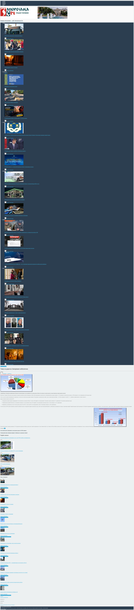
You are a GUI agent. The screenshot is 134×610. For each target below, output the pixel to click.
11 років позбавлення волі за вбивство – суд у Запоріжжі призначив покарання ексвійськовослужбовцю (25, 264)
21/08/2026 (5, 594)
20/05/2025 (11, 348)
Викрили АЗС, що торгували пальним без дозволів (14, 199)
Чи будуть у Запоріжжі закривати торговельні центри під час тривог (14, 572)
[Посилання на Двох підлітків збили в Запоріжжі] (14, 100)
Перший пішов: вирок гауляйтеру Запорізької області (15, 151)
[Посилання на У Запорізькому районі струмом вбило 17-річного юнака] (14, 116)
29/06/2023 (11, 154)
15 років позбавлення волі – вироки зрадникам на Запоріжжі (17, 329)
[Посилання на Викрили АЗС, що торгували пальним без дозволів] (14, 197)
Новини (5, 366)
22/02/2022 (12, 300)
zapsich (7, 38)
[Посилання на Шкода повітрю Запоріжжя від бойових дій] (2, 589)
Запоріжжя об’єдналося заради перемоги (13, 281)
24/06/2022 (7, 440)
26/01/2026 (11, 218)
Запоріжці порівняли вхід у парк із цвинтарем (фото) (15, 312)
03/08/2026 (11, 235)
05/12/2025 (11, 332)
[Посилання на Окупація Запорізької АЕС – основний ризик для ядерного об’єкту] (2, 560)
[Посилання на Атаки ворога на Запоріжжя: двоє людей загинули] (2, 541)
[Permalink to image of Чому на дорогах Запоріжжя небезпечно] (16, 391)
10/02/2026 (11, 202)
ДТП (4, 428)
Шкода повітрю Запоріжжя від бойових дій (9, 592)
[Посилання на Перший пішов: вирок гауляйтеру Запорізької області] (14, 148)
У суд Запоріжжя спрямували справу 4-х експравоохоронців (17, 345)
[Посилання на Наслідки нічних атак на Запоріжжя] (2, 531)
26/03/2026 (11, 186)
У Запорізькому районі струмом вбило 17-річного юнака (16, 118)
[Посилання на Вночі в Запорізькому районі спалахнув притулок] (14, 359)
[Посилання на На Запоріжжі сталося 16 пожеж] (14, 65)
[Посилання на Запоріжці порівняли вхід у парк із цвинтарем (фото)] (14, 310)
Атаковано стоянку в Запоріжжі (6, 514)
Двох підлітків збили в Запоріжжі (11, 102)
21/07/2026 (11, 267)
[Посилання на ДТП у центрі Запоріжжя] (7, 474)
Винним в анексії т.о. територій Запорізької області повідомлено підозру (19, 166)
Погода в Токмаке (11, 604)
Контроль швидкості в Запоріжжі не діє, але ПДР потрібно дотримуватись (15, 437)
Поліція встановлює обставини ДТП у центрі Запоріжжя (11, 450)
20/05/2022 (7, 453)
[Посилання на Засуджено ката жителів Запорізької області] (2, 550)
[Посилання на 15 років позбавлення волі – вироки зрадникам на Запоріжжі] (14, 327)
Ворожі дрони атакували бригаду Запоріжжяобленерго (11, 523)
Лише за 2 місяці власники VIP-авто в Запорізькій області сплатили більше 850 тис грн (22, 183)
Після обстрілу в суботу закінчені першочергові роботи (11, 582)
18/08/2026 (11, 105)
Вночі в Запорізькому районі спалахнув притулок (14, 361)
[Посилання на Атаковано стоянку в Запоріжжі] (2, 511)
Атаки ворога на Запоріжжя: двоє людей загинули (10, 543)
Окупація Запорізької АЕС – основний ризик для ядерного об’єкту (13, 562)
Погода (1, 596)
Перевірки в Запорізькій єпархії (11, 86)
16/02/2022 (12, 315)
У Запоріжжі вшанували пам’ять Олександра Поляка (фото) (16, 297)
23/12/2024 (11, 138)
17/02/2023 (11, 169)
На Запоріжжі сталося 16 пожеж (11, 67)
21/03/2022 (12, 284)
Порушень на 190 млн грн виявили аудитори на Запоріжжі (16, 215)
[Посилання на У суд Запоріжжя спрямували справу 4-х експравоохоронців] (14, 343)
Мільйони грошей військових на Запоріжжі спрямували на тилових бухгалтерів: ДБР (21, 232)
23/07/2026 (11, 251)
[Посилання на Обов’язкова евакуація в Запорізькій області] (14, 33)
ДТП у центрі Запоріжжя (5, 464)
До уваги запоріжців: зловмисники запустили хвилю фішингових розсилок (19, 248)
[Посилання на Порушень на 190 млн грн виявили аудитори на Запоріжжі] (14, 213)
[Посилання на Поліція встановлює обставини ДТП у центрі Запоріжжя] (7, 461)
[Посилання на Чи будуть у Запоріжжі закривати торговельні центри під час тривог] (2, 570)
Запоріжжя (2, 366)
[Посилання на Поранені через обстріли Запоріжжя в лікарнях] (14, 49)
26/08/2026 (11, 38)
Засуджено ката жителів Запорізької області (9, 553)
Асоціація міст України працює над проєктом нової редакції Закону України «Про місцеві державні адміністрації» (27, 135)
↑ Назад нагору (3, 609)
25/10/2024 (11, 364)
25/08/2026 (5, 516)
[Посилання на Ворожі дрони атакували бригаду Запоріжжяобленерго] (2, 521)
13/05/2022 (7, 467)
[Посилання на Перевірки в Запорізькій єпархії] (14, 84)
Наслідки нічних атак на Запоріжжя (7, 533)
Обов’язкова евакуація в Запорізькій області (13, 35)
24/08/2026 (5, 555)
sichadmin (8, 284)
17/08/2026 (11, 121)
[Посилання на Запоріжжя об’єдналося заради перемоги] (14, 278)
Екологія (3, 536)
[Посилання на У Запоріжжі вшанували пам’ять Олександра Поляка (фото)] (14, 294)
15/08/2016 (9, 373)
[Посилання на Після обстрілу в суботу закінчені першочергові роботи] (2, 580)
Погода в (4, 597)
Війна (1, 488)
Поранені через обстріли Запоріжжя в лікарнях (14, 51)
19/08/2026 (11, 89)
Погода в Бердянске (4, 604)
